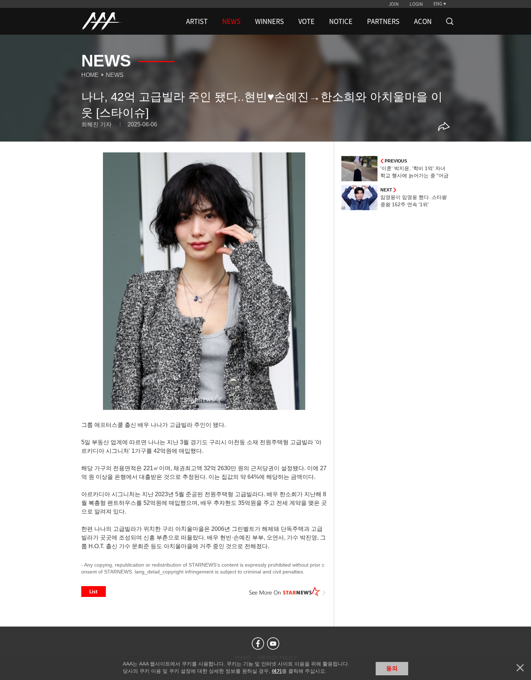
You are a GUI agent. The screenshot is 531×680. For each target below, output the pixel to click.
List (93, 591)
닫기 (520, 667)
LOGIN (416, 4)
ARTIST (197, 21)
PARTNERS (383, 21)
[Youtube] (273, 643)
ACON (423, 21)
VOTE (306, 21)
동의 (392, 668)
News (115, 75)
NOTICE (341, 21)
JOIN (394, 4)
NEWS (231, 21)
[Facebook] (258, 643)
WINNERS (269, 21)
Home (90, 75)
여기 (277, 671)
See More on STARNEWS (287, 591)
